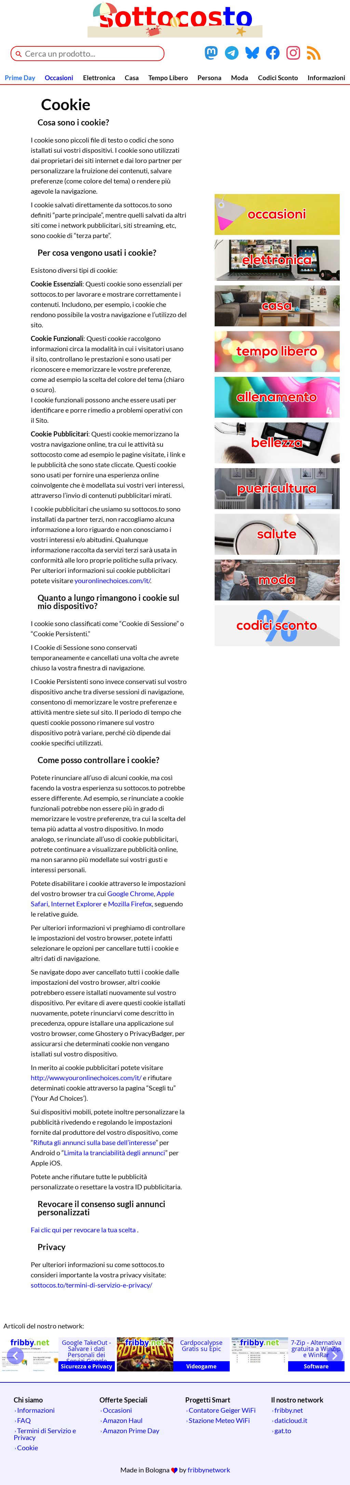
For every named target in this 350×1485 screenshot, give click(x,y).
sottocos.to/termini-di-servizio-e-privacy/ (91, 1285)
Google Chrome (130, 893)
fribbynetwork (209, 1470)
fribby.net (288, 1410)
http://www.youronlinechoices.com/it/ (86, 1077)
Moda (239, 77)
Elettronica (99, 77)
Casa (132, 77)
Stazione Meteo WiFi (219, 1420)
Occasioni (59, 77)
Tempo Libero (168, 77)
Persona (209, 77)
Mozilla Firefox (130, 904)
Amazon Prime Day (131, 1430)
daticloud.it (290, 1420)
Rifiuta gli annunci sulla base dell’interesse (94, 1142)
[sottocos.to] (175, 35)
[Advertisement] (277, 146)
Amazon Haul (123, 1420)
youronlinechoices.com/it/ (112, 580)
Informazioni (326, 77)
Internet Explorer (76, 904)
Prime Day (20, 77)
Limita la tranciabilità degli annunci (114, 1152)
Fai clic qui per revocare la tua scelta (84, 1230)
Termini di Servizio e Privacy (45, 1433)
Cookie (27, 1447)
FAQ (24, 1420)
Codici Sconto (278, 77)
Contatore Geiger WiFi (222, 1410)
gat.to (282, 1430)
